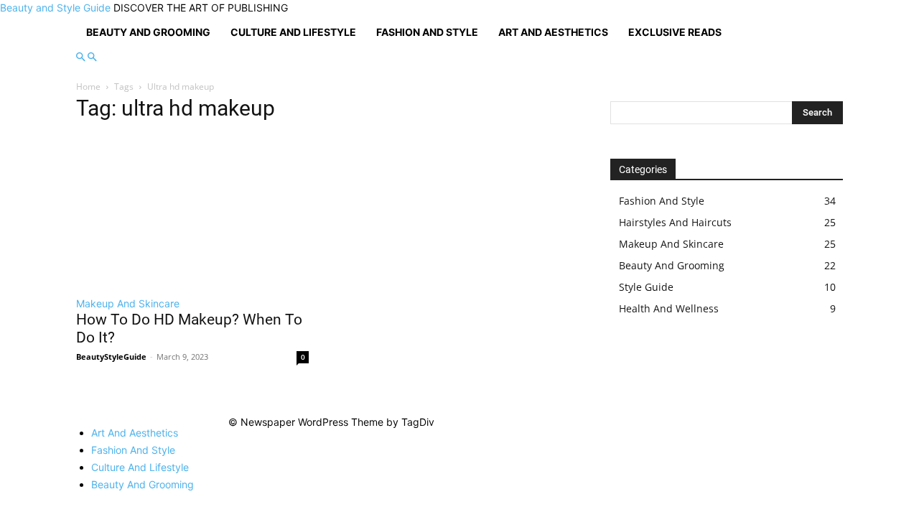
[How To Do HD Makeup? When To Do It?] (192, 211)
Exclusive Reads (675, 32)
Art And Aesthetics (553, 32)
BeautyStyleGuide (111, 356)
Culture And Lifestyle (293, 32)
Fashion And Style (427, 32)
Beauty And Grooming (148, 32)
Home (88, 86)
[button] (80, 57)
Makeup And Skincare (127, 303)
